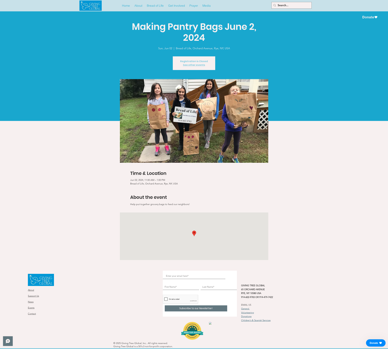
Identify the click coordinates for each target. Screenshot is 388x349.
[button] (138, 5)
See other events (194, 65)
